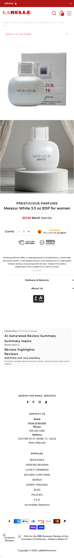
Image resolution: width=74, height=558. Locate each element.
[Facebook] (27, 402)
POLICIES (37, 494)
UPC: (28, 213)
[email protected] (37, 423)
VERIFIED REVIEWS (37, 464)
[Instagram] (40, 402)
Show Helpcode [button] (37, 442)
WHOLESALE (37, 459)
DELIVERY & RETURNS (37, 474)
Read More (37, 270)
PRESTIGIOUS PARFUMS (36, 203)
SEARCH (37, 479)
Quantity (9, 231)
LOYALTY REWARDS (37, 469)
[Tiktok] (46, 402)
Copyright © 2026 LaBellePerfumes (37, 550)
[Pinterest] (33, 402)
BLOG (37, 489)
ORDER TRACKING (37, 484)
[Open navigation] (69, 13)
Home (6, 22)
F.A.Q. (37, 499)
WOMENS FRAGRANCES (23, 22)
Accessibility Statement (37, 504)
